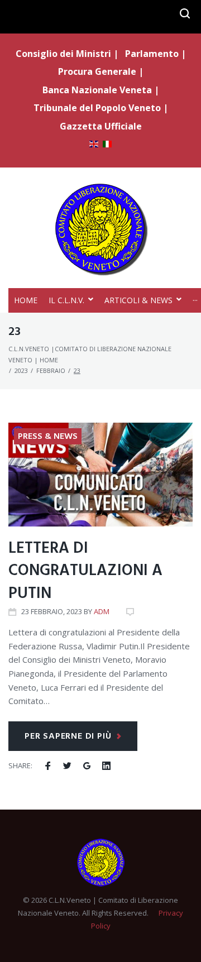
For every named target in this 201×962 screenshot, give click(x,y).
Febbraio (50, 370)
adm (101, 611)
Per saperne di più (68, 736)
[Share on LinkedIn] (106, 766)
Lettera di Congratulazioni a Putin (85, 571)
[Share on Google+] (87, 766)
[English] (93, 145)
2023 (21, 370)
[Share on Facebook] (48, 766)
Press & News (48, 436)
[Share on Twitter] (67, 766)
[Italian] (107, 145)
